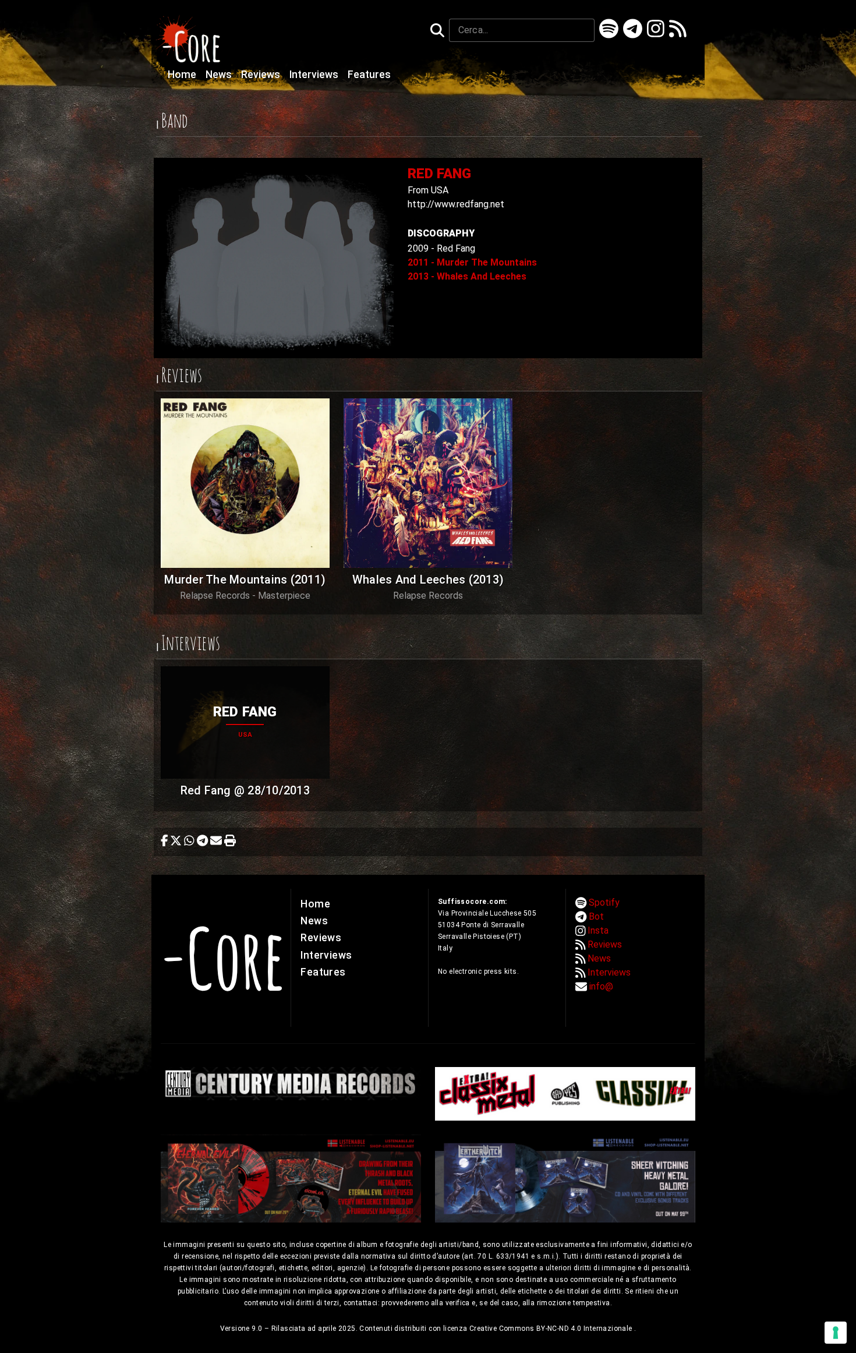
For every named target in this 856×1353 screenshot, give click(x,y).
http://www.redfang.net (456, 204)
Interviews (315, 74)
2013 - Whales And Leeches (467, 276)
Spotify (604, 902)
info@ (601, 986)
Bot (596, 916)
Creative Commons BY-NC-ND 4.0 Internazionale (551, 1328)
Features (369, 74)
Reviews (261, 74)
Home (183, 74)
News (220, 74)
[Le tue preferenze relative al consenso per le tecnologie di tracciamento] (836, 1333)
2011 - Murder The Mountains (472, 262)
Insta (598, 930)
